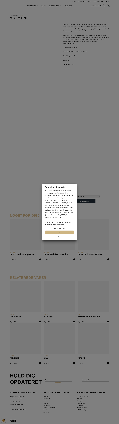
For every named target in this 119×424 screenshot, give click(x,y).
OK (59, 232)
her (63, 224)
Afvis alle (59, 236)
